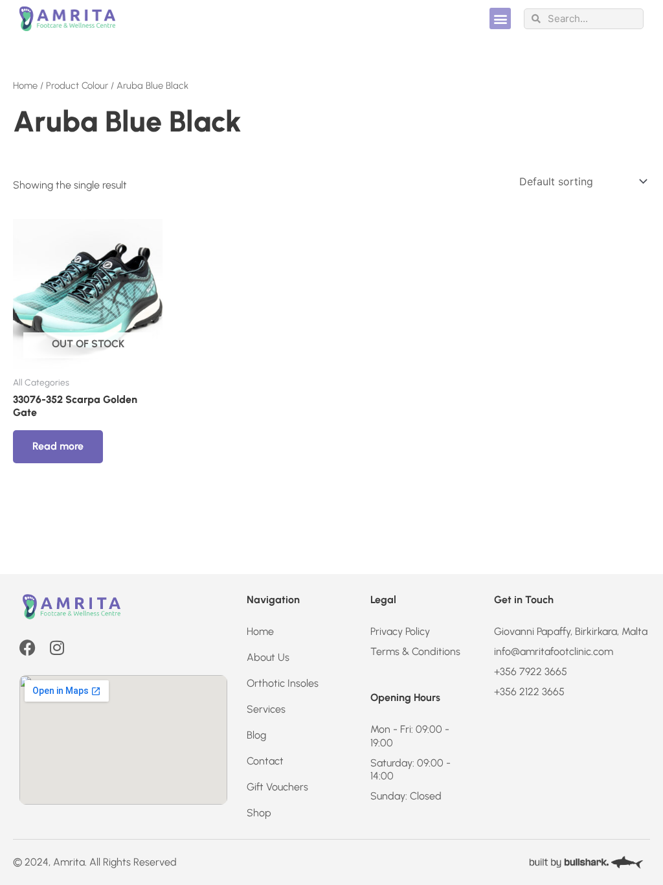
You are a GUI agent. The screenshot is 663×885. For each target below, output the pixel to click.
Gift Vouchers (277, 787)
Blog (256, 735)
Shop (259, 813)
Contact (265, 761)
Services (266, 709)
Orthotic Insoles (283, 683)
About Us (268, 657)
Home (25, 85)
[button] (500, 18)
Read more (58, 446)
